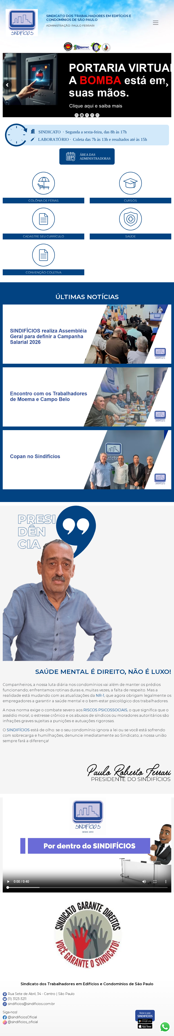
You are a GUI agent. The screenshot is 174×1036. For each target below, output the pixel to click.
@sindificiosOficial (22, 1017)
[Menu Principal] (156, 22)
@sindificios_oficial (22, 1022)
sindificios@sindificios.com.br (31, 1004)
